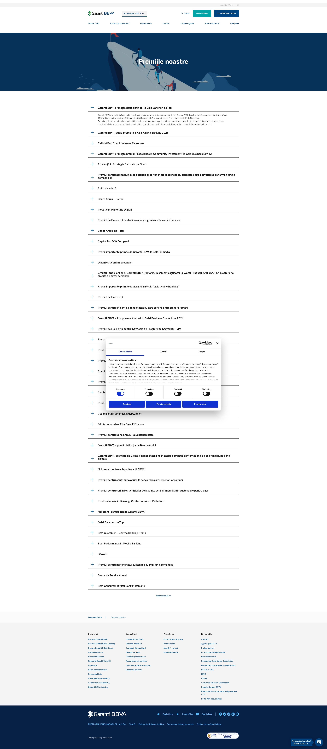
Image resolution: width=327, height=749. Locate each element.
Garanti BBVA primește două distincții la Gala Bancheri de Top (135, 107)
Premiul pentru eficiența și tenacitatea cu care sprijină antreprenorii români (143, 307)
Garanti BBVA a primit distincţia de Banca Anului (127, 445)
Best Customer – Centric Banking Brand (122, 533)
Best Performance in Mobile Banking (119, 543)
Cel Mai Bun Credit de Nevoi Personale (121, 143)
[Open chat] (319, 742)
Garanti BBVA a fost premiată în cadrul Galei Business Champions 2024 (140, 318)
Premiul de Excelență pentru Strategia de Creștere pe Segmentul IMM (139, 328)
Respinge (127, 404)
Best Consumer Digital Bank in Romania (121, 585)
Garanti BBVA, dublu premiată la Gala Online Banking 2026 (133, 132)
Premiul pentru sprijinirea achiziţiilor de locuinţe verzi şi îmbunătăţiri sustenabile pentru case (153, 490)
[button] (93, 23)
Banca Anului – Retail (110, 199)
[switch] (149, 394)
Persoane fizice (132, 14)
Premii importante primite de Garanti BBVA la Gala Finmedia (134, 252)
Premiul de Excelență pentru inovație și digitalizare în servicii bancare (139, 220)
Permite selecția (163, 404)
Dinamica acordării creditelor (115, 262)
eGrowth (103, 554)
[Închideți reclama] (217, 343)
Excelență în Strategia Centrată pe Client (122, 164)
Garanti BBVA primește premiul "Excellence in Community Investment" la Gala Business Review (155, 153)
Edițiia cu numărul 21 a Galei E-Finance (121, 424)
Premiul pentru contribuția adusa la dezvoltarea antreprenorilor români (140, 480)
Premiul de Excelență (110, 297)
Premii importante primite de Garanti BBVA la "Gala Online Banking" (138, 286)
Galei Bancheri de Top (111, 522)
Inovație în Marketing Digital (115, 209)
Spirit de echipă (107, 188)
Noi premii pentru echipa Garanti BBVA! (121, 469)
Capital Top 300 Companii (113, 241)
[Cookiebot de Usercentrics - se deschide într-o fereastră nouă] (200, 343)
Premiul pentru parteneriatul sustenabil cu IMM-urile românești (135, 564)
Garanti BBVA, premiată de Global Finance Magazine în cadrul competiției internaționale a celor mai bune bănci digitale (164, 457)
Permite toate (200, 404)
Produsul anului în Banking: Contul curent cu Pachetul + (131, 501)
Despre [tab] (202, 352)
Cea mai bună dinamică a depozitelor (120, 413)
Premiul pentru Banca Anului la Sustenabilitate (126, 434)
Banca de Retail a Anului (112, 575)
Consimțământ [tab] (125, 352)
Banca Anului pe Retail (111, 230)
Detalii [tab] (163, 352)
